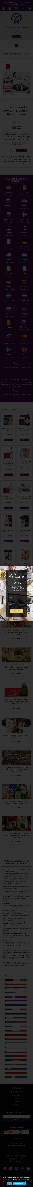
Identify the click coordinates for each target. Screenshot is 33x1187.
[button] (30, 568)
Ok (9, 1183)
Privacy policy (19, 1183)
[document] (16, 593)
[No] (31, 1181)
